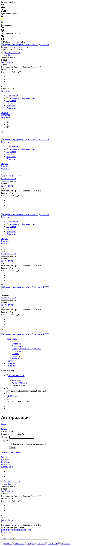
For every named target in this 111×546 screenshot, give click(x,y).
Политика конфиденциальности (16, 530)
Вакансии (11, 105)
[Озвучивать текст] (2, 36)
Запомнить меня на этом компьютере (29, 444)
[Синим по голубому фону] (2, 22)
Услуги (4, 112)
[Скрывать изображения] (2, 31)
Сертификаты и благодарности (20, 98)
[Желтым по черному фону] (2, 19)
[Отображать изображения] (2, 27)
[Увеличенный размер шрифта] (3, 11)
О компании (12, 96)
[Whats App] (7, 127)
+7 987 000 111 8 (12, 52)
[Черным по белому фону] (2, 16)
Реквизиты (11, 108)
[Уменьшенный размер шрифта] (2, 5)
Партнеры (11, 100)
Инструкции (7, 467)
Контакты (5, 117)
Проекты (5, 115)
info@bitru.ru (7, 62)
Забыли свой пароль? (11, 452)
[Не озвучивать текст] (2, 40)
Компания (6, 91)
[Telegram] (7, 124)
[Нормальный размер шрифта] (3, 7)
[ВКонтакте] (7, 122)
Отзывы (10, 103)
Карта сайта (6, 532)
